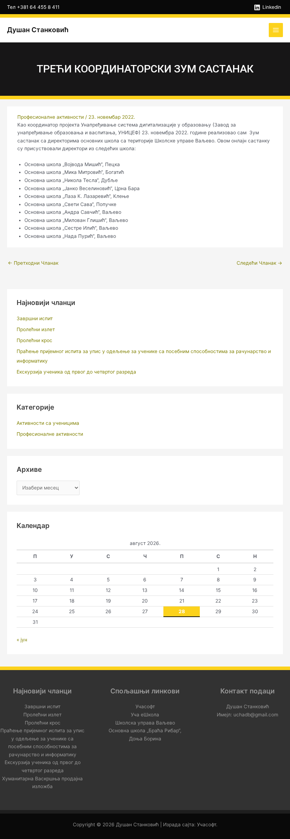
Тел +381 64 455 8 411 (33, 7)
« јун (22, 640)
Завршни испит (35, 318)
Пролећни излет (36, 329)
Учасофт (145, 706)
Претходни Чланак (33, 263)
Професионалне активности (50, 117)
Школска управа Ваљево (145, 723)
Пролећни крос (34, 340)
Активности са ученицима (48, 423)
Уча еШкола (145, 714)
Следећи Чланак (259, 263)
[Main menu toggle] (276, 30)
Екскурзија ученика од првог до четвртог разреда (76, 372)
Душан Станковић (38, 29)
